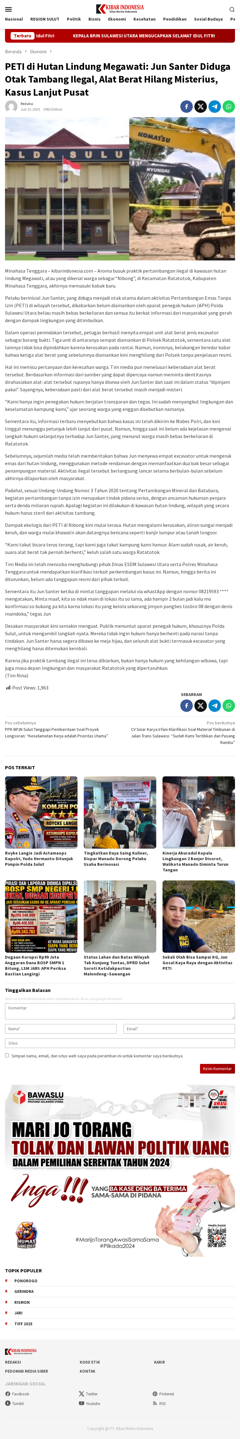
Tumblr (18, 1403)
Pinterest (166, 1394)
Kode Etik (90, 1362)
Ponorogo (26, 1281)
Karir (159, 1362)
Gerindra (23, 1291)
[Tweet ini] (200, 106)
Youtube (93, 1403)
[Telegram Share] (214, 106)
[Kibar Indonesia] (119, 8)
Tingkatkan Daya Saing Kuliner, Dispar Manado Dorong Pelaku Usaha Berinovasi (116, 858)
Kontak (87, 1371)
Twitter (92, 1394)
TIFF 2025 (23, 1324)
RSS (162, 1403)
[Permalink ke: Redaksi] (11, 106)
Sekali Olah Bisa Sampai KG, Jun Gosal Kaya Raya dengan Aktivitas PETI (197, 962)
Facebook (20, 1394)
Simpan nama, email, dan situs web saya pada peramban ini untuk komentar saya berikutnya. (97, 1056)
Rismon (22, 1302)
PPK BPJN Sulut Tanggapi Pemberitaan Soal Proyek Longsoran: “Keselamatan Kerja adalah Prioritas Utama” (56, 729)
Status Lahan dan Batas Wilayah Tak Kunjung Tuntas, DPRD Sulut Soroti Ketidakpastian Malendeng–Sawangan (117, 965)
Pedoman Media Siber (26, 1371)
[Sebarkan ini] (186, 106)
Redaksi (13, 1362)
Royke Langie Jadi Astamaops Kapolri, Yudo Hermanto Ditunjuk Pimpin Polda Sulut (39, 858)
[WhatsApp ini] (228, 106)
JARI (18, 1313)
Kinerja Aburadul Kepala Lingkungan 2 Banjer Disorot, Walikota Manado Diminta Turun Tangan (195, 861)
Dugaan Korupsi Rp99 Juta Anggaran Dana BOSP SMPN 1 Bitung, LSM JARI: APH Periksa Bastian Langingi (35, 965)
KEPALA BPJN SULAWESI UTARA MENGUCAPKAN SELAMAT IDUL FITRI (103, 36)
